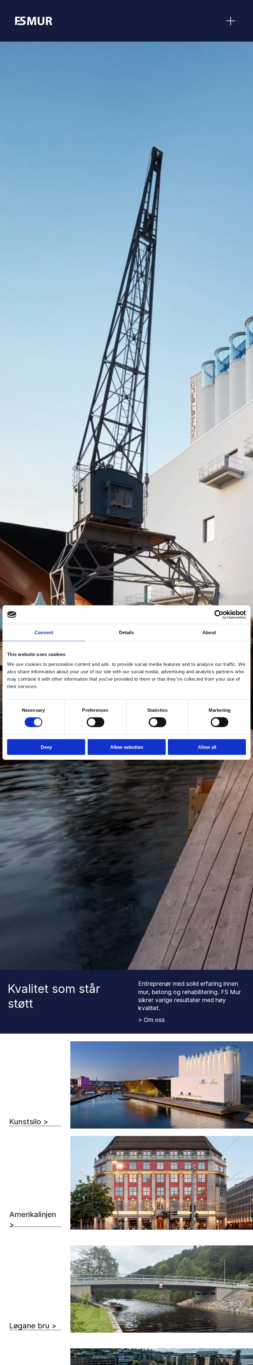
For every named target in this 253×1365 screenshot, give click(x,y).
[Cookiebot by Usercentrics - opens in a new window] (219, 614)
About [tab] (209, 632)
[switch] (95, 722)
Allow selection (126, 746)
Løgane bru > (32, 1325)
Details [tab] (126, 632)
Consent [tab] (44, 632)
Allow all (207, 746)
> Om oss (151, 1019)
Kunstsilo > (28, 1121)
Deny (46, 746)
